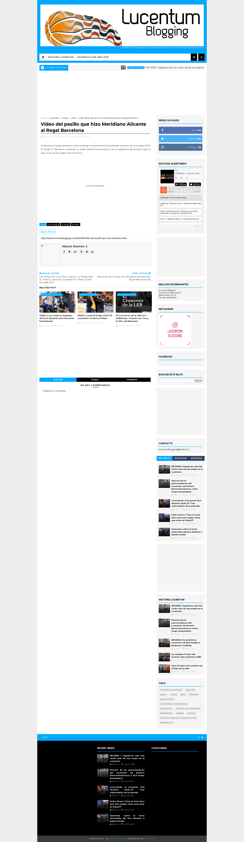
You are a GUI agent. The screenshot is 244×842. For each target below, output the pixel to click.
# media (65, 224)
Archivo (196, 458)
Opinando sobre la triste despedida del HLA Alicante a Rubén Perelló (186, 532)
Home (44, 118)
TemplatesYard (118, 839)
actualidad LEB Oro (127, 295)
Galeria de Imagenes (188, 709)
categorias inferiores (173, 704)
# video (75, 224)
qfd (183, 695)
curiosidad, (73, 136)
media (65, 118)
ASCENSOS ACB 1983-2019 (93, 57)
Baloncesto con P (167, 295)
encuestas (166, 709)
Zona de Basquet (167, 290)
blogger (58, 380)
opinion (193, 695)
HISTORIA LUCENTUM (61, 57)
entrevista (166, 713)
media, (81, 136)
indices (191, 713)
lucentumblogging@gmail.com (174, 449)
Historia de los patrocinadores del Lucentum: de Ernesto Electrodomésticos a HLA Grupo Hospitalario (184, 486)
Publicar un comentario (54, 391)
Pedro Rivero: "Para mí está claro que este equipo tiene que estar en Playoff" (185, 517)
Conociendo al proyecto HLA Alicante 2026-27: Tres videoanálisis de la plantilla (186, 503)
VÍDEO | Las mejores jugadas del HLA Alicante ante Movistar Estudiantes (56, 318)
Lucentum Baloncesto (170, 292)
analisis (190, 690)
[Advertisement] (122, 92)
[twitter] (202, 737)
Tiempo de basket (168, 297)
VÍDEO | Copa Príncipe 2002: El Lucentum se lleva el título (95, 317)
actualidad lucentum (51, 295)
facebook (132, 380)
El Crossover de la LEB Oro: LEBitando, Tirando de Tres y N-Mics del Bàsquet (132, 318)
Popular (181, 458)
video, (88, 136)
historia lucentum (117, 67)
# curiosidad (53, 224)
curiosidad (54, 118)
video (73, 118)
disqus (95, 380)
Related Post (47, 287)
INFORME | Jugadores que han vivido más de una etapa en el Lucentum (163, 67)
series (180, 713)
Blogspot (149, 839)
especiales (166, 723)
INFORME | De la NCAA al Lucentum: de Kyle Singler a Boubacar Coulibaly (185, 643)
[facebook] (198, 737)
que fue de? (167, 699)
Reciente (165, 458)
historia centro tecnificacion (178, 718)
